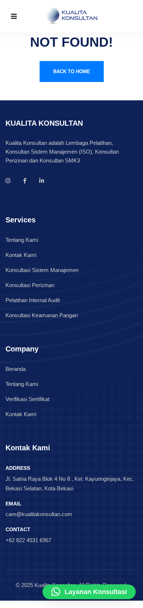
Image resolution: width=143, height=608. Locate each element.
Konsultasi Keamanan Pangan (42, 315)
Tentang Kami (22, 240)
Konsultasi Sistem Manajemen (42, 270)
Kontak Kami (21, 255)
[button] (89, 591)
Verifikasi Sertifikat (28, 399)
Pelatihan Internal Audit (33, 300)
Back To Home (71, 71)
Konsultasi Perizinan (30, 285)
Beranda (16, 369)
